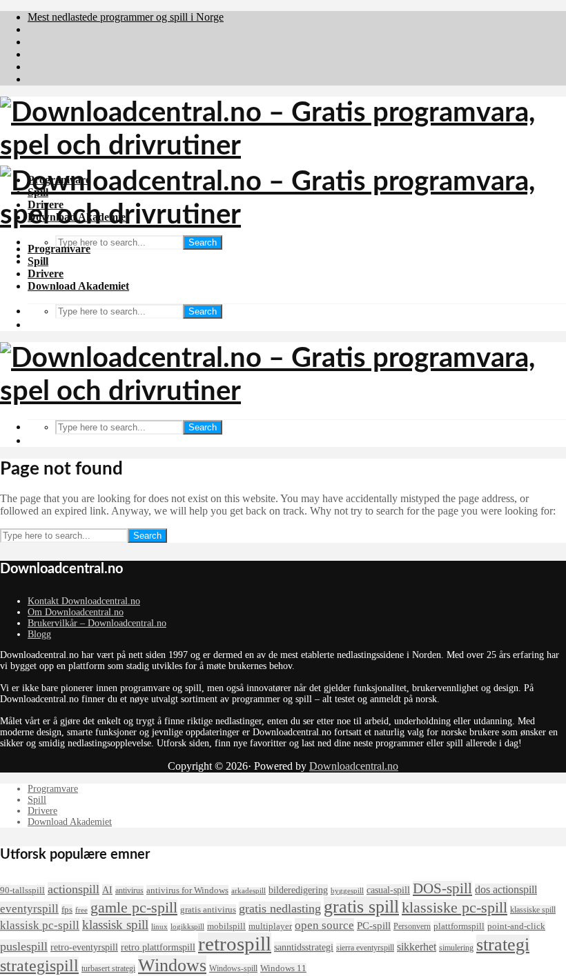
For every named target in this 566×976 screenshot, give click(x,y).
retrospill (234, 944)
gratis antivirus (208, 909)
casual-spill (388, 889)
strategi (502, 945)
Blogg (39, 634)
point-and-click (516, 926)
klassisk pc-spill (39, 925)
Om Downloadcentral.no (76, 612)
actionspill (73, 889)
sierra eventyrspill (365, 948)
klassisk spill (115, 924)
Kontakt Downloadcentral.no (84, 601)
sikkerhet (416, 947)
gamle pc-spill (133, 907)
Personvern (412, 926)
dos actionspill (506, 889)
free (81, 910)
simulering (456, 948)
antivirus (129, 890)
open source (324, 925)
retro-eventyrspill (84, 947)
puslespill (24, 946)
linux (159, 926)
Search (202, 242)
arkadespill (248, 891)
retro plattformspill (158, 947)
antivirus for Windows (187, 890)
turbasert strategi (108, 968)
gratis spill (361, 907)
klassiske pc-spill (454, 907)
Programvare (59, 249)
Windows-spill (233, 968)
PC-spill (374, 925)
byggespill (347, 891)
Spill (38, 261)
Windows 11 (283, 968)
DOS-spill (442, 888)
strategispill (39, 966)
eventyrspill (29, 908)
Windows (172, 965)
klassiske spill (533, 910)
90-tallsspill (22, 890)
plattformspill (459, 926)
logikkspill (187, 926)
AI (107, 889)
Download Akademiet (78, 286)
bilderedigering (298, 889)
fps (66, 909)
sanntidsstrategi (303, 947)
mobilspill (226, 926)
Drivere (46, 273)
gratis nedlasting (280, 908)
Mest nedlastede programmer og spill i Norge (126, 17)
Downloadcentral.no (353, 766)
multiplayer (270, 926)
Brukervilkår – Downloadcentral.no (97, 623)
